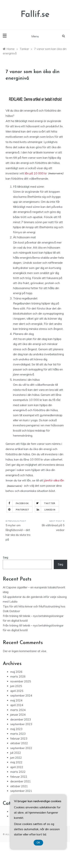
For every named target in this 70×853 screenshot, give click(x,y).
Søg (5, 557)
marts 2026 (18, 676)
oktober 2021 (19, 786)
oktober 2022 (19, 743)
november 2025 (20, 681)
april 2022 (16, 767)
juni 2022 (16, 757)
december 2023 (20, 719)
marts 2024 (18, 710)
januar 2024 (18, 714)
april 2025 (16, 691)
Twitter (49, 503)
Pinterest (22, 509)
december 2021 (20, 781)
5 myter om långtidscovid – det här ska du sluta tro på (18, 532)
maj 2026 (16, 672)
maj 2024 (16, 700)
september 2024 (21, 695)
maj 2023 (16, 729)
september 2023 (21, 724)
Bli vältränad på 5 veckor (53, 527)
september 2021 (21, 791)
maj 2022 (16, 762)
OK (38, 842)
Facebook (22, 503)
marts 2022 (18, 772)
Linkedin (49, 509)
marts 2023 (18, 733)
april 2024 (16, 705)
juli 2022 (15, 753)
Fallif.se (35, 14)
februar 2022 (18, 776)
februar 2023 (18, 738)
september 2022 (21, 748)
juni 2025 (16, 686)
